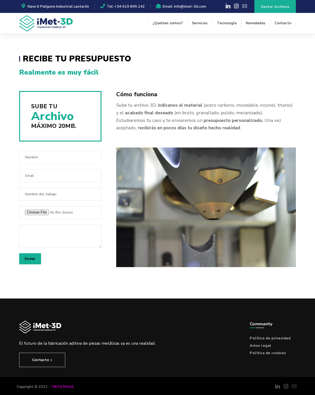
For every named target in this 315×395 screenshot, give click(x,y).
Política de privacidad (270, 338)
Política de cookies (268, 353)
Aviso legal (260, 345)
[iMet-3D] (46, 23)
